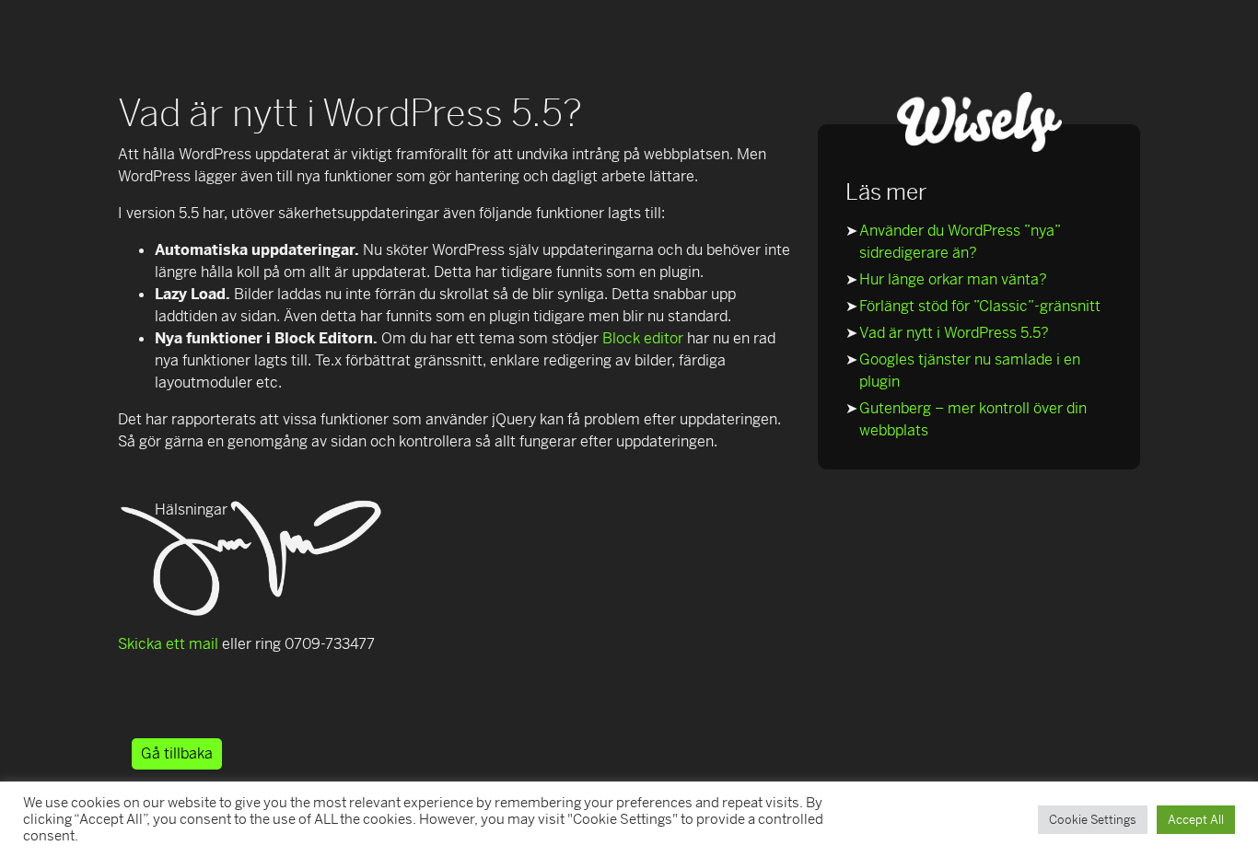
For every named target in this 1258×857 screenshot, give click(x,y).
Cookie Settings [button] (1092, 820)
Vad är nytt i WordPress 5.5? (954, 332)
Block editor (642, 338)
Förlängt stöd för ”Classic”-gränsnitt (980, 306)
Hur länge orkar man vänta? (953, 279)
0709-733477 (330, 644)
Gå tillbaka (177, 753)
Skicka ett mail (168, 644)
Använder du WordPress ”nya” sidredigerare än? (959, 241)
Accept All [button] (1196, 820)
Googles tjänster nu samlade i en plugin (969, 370)
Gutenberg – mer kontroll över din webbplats (973, 419)
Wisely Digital (979, 122)
